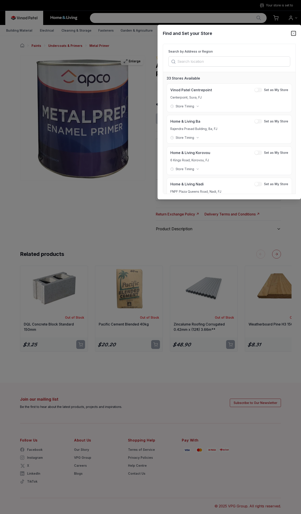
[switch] (258, 90)
